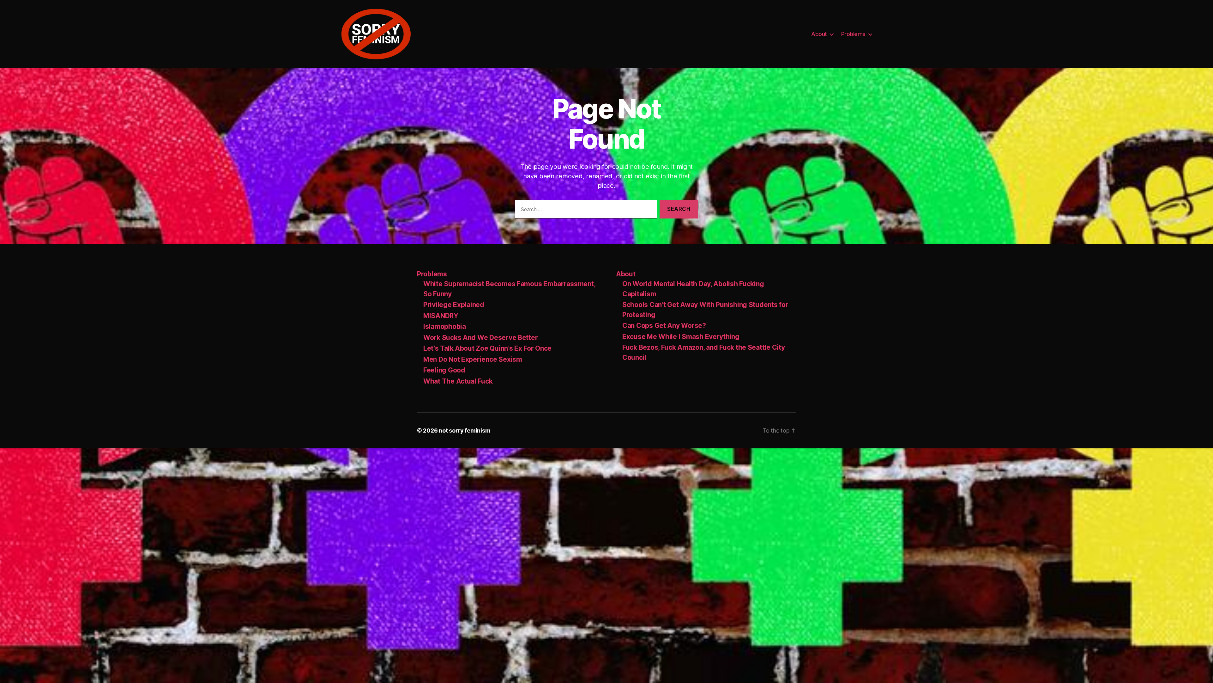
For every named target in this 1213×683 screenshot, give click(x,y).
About (819, 34)
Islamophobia (444, 326)
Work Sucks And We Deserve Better (480, 338)
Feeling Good (444, 370)
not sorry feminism (464, 430)
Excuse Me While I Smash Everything (680, 337)
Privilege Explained (453, 305)
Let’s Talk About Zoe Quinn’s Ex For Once (487, 348)
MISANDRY (440, 316)
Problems (853, 34)
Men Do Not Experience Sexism (472, 359)
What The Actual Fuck (458, 381)
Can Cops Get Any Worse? (664, 325)
